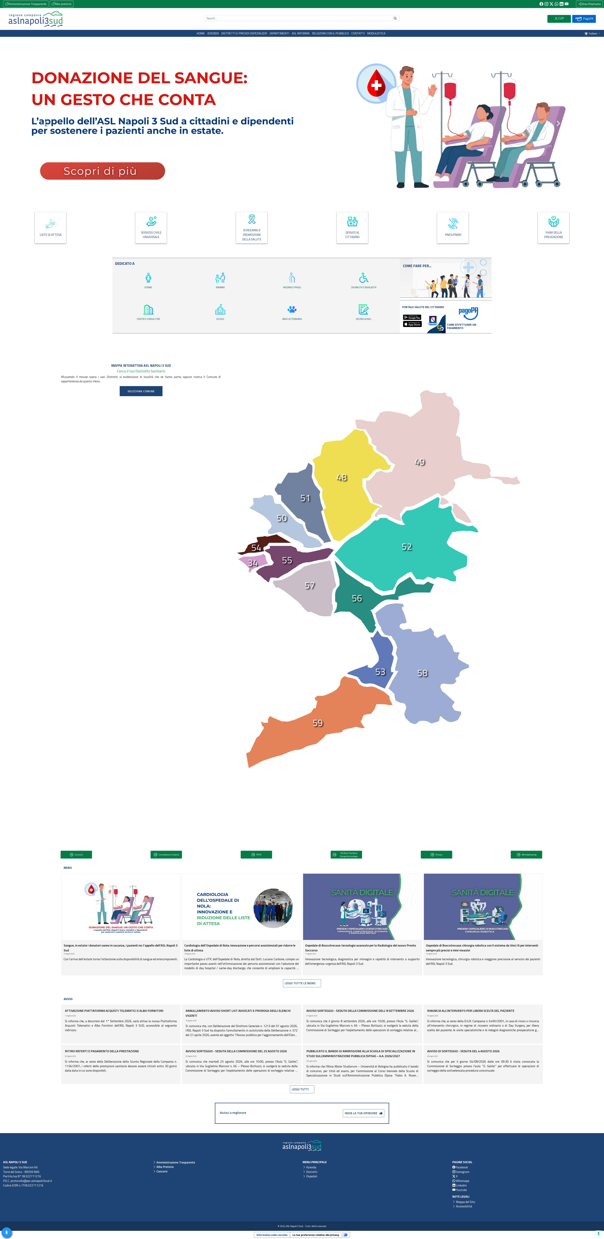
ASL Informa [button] (301, 33)
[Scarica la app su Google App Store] (412, 317)
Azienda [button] (213, 33)
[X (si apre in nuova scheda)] (551, 4)
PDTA (258, 854)
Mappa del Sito (465, 1201)
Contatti (358, 33)
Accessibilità (463, 1206)
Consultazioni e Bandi (169, 854)
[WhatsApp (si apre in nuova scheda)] (556, 4)
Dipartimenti (279, 33)
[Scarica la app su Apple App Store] (412, 323)
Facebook (461, 1167)
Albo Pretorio (165, 1166)
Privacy (439, 854)
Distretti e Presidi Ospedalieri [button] (244, 33)
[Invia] (395, 18)
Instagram (462, 1171)
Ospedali (311, 1176)
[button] (45, 123)
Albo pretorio (63, 4)
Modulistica (376, 33)
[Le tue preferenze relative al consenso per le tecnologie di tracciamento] (598, 1233)
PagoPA (588, 18)
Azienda (311, 1167)
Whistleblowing (529, 854)
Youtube (461, 1190)
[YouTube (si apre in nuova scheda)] (566, 4)
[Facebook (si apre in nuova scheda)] (541, 4)
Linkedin (461, 1185)
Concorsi (79, 854)
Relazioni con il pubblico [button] (330, 33)
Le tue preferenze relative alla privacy (316, 1234)
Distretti (311, 1171)
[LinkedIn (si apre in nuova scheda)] (561, 4)
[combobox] (141, 391)
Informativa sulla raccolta (272, 1234)
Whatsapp (462, 1180)
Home (201, 33)
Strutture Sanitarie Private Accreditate (349, 854)
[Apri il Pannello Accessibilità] (7, 1232)
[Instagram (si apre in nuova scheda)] (546, 4)
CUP (561, 18)
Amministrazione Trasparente (27, 4)
